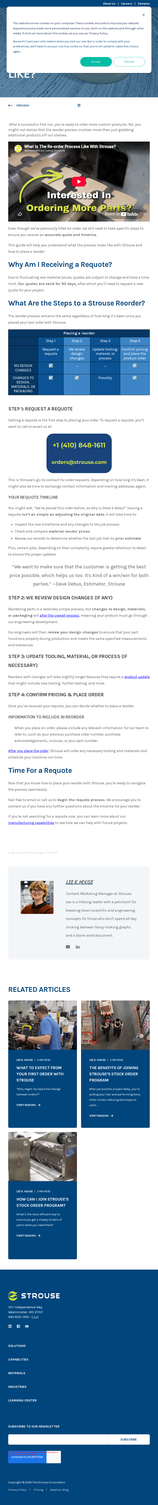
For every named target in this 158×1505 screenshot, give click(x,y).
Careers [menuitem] (126, 3)
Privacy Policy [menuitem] (17, 1490)
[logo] (34, 1296)
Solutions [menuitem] (17, 1346)
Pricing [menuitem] (38, 1490)
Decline (129, 61)
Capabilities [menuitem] (18, 1359)
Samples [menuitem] (144, 3)
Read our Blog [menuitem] (59, 1490)
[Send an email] (69, 947)
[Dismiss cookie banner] (143, 15)
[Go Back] (79, 105)
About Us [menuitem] (109, 3)
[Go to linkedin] (76, 947)
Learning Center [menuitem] (22, 1400)
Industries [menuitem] (17, 1387)
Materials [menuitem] (16, 1373)
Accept (96, 61)
